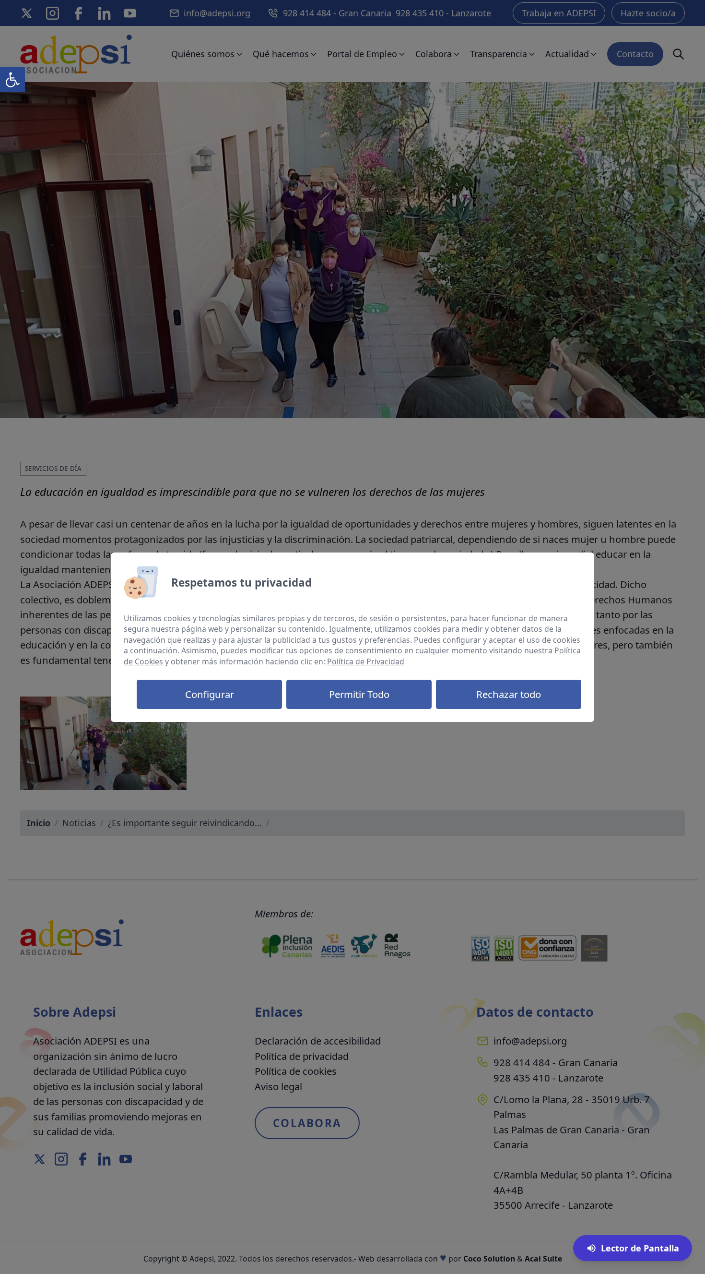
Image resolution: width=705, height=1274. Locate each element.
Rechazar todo (508, 694)
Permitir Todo (359, 694)
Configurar (209, 694)
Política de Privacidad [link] (365, 661)
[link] (12, 79)
